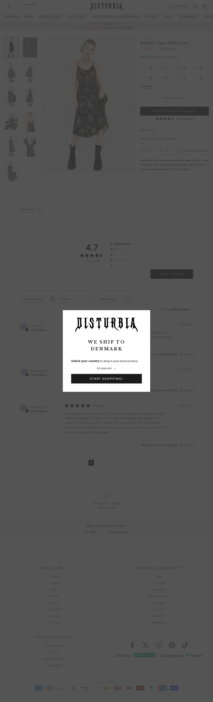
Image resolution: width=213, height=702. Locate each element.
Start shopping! (106, 378)
